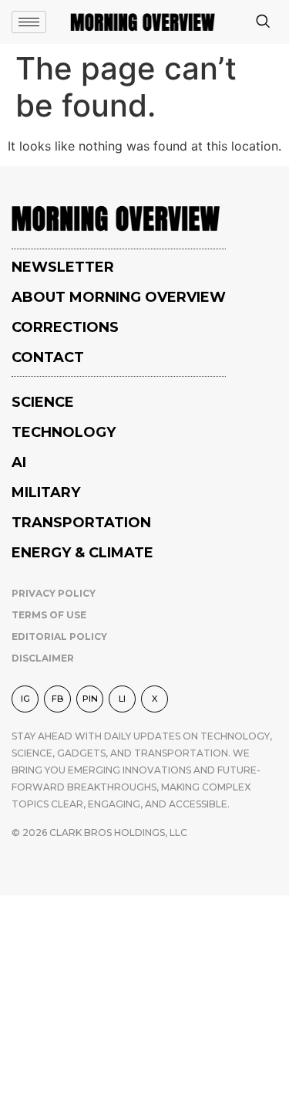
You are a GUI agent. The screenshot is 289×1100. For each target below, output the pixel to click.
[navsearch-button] (263, 22)
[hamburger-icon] (29, 22)
